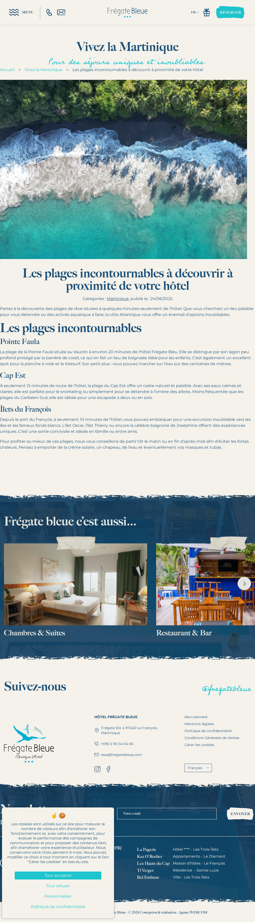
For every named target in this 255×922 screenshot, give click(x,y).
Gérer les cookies (199, 745)
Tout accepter (58, 875)
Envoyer (240, 814)
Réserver (230, 12)
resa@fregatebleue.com (121, 754)
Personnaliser (58, 896)
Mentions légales (199, 724)
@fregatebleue (226, 688)
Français (195, 768)
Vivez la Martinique (43, 69)
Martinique (118, 298)
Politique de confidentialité (208, 731)
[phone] (49, 12)
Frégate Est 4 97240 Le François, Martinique (129, 730)
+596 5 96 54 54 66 (117, 744)
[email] (61, 12)
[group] (75, 586)
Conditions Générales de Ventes (212, 738)
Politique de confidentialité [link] (58, 906)
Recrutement (196, 717)
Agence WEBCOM (193, 912)
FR (193, 12)
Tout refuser (58, 885)
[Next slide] (244, 583)
